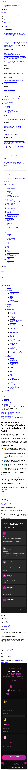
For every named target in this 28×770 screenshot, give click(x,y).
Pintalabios (6, 171)
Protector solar (17, 127)
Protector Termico (11, 34)
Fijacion (10, 82)
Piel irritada (18, 147)
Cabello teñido (9, 61)
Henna (17, 42)
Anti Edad (21, 141)
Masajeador (15, 134)
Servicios (6, 622)
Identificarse (6, 24)
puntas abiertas (16, 57)
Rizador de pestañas (10, 163)
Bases (5, 155)
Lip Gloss (11, 171)
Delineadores (13, 162)
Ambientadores (7, 96)
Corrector (9, 155)
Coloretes (17, 155)
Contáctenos (6, 269)
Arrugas (17, 146)
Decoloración (10, 44)
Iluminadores (23, 155)
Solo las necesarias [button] (5, 662)
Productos (6, 621)
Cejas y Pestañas (21, 178)
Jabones (23, 119)
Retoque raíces (9, 45)
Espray (16, 80)
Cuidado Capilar (7, 404)
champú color (22, 42)
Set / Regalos (18, 98)
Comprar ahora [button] (4, 498)
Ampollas (9, 73)
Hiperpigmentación (18, 145)
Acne (18, 141)
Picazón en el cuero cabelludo (14, 60)
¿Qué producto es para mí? (18, 767)
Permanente (14, 82)
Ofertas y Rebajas (10, 98)
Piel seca (8, 143)
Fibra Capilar (10, 36)
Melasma (11, 145)
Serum (23, 33)
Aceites (5, 34)
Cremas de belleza (8, 126)
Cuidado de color (8, 72)
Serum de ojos (14, 178)
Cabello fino (10, 62)
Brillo (9, 142)
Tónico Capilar (16, 36)
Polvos (13, 155)
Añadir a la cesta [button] (4, 495)
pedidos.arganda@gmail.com (10, 649)
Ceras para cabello (10, 80)
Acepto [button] (11, 662)
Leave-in (18, 34)
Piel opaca (14, 141)
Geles (5, 80)
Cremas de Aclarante (17, 126)
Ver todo (3, 513)
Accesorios (8, 46)
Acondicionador (18, 33)
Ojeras (20, 146)
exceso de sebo (9, 64)
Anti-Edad (17, 73)
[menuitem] (5, 26)
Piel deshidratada (8, 144)
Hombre (5, 90)
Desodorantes (14, 96)
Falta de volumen (10, 58)
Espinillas (6, 142)
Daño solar (8, 147)
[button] (10, 412)
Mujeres (10, 90)
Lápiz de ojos (7, 162)
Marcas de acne (11, 146)
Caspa (5, 53)
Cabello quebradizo (17, 62)
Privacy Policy (7, 625)
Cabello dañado (9, 57)
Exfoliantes (6, 127)
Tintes (5, 42)
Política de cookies (18, 660)
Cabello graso (18, 56)
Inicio (5, 618)
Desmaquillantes (7, 119)
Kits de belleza (7, 134)
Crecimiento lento (11, 56)
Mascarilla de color (10, 42)
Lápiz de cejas (7, 178)
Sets (12, 134)
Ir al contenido (4, 1)
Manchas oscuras (8, 141)
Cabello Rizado (12, 54)
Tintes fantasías (16, 45)
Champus (6, 33)
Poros (19, 142)
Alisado (13, 73)
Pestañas (17, 163)
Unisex (13, 90)
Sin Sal (22, 73)
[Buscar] (18, 15)
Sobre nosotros (7, 619)
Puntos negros (14, 142)
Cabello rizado (16, 61)
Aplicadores (11, 184)
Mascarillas (11, 33)
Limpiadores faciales (16, 119)
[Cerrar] (1, 281)
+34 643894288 (7, 650)
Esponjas (6, 184)
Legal (5, 623)
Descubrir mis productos (14, 757)
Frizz (21, 57)
